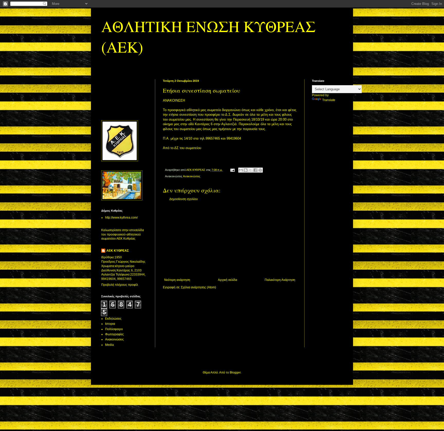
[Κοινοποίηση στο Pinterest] (260, 170)
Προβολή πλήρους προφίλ (119, 285)
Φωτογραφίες (114, 334)
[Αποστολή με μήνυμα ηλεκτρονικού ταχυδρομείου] (240, 170)
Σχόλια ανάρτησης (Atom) (198, 287)
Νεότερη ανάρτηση (177, 280)
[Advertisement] (229, 240)
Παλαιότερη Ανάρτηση (280, 280)
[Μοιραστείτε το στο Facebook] (255, 170)
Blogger (235, 372)
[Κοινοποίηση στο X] (250, 170)
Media (109, 345)
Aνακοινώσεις (191, 176)
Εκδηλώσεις (113, 318)
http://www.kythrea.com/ (121, 217)
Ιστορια (110, 324)
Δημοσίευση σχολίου (183, 199)
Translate (328, 100)
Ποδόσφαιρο (114, 329)
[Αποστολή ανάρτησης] (232, 169)
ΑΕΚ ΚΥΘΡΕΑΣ (117, 250)
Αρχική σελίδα (227, 280)
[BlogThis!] (245, 170)
